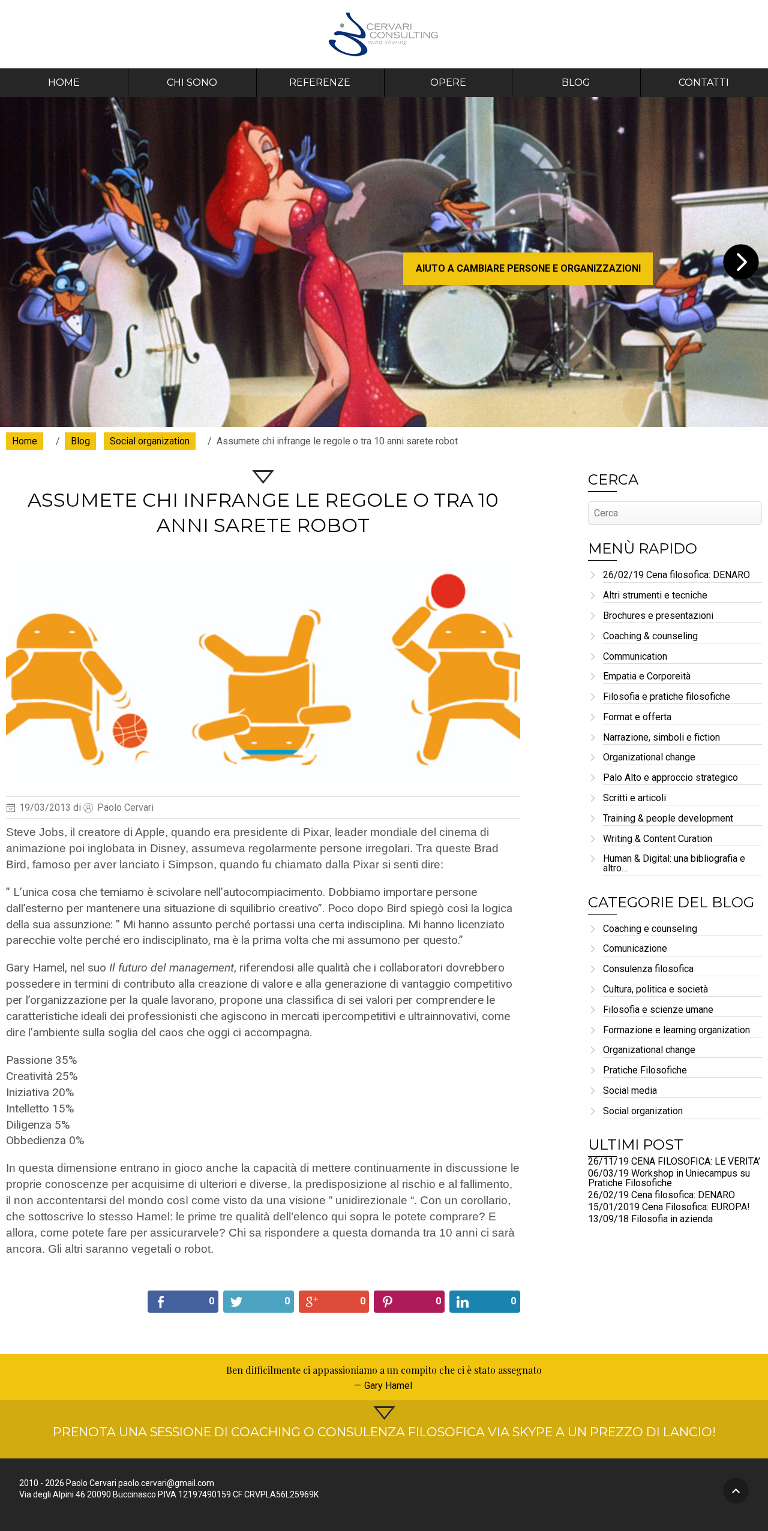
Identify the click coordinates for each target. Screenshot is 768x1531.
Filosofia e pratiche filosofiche (666, 697)
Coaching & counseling (650, 636)
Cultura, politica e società (655, 990)
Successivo (741, 262)
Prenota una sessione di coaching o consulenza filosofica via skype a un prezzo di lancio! (384, 1431)
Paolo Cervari (384, 34)
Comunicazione (635, 949)
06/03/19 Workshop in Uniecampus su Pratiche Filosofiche (669, 1178)
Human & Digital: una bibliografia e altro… (674, 864)
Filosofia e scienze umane (658, 1010)
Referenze (319, 82)
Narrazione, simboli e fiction (661, 738)
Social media (630, 1091)
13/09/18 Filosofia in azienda (650, 1219)
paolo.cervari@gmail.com (166, 1483)
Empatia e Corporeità (647, 677)
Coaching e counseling (650, 929)
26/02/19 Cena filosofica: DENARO (676, 575)
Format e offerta (637, 717)
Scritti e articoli (634, 798)
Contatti (704, 82)
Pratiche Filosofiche (645, 1071)
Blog (576, 82)
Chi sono (192, 82)
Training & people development (668, 819)
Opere (448, 82)
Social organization (643, 1111)
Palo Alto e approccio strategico (670, 778)
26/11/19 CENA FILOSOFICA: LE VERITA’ (674, 1161)
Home (64, 82)
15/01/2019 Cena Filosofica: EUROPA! (669, 1207)
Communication (635, 657)
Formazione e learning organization (676, 1030)
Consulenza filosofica (648, 969)
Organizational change (649, 758)
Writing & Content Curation (657, 839)
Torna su (736, 1490)
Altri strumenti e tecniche (655, 596)
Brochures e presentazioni (658, 616)
